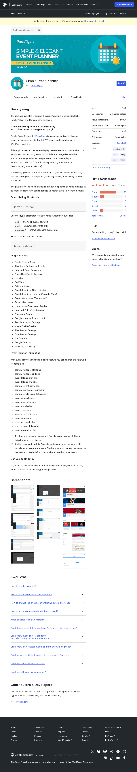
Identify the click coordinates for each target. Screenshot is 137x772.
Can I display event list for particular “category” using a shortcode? (44, 628)
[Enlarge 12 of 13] (82, 536)
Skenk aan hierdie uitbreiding (106, 265)
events (115, 155)
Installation (59, 97)
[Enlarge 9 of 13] (56, 535)
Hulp (124, 97)
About (13, 727)
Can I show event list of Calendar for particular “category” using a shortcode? (30, 637)
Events (85, 732)
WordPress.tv (65, 740)
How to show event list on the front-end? (31, 594)
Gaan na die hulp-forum (103, 238)
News (13, 732)
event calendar (119, 149)
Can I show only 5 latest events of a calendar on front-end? (41, 655)
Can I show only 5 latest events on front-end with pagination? (41, 646)
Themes (38, 732)
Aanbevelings (40, 97)
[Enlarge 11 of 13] (82, 523)
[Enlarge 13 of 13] (82, 557)
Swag (85, 740)
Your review (97, 215)
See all (123, 215)
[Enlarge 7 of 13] (56, 512)
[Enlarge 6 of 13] (56, 502)
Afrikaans (40, 755)
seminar (115, 160)
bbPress (110, 736)
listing (123, 155)
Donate (86, 736)
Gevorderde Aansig (101, 167)
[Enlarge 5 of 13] (56, 488)
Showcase (39, 727)
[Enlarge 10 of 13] (82, 488)
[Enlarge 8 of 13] (56, 521)
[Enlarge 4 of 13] (30, 555)
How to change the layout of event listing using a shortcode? (41, 603)
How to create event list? (23, 586)
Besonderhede (21, 97)
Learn (60, 727)
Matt (108, 732)
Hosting (14, 736)
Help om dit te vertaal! (94, 21)
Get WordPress (124, 4)
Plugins (37, 736)
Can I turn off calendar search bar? (28, 663)
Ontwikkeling (77, 97)
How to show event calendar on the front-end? (34, 611)
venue (122, 160)
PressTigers (37, 85)
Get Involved (87, 727)
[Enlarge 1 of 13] (30, 488)
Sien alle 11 (121, 143)
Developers (63, 736)
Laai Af (121, 83)
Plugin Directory (18, 13)
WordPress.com (113, 727)
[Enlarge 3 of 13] (30, 542)
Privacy (14, 740)
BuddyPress (111, 740)
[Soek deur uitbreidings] (39, 30)
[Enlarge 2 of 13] (30, 516)
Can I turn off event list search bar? (28, 672)
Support (61, 732)
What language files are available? (27, 619)
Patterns (38, 740)
